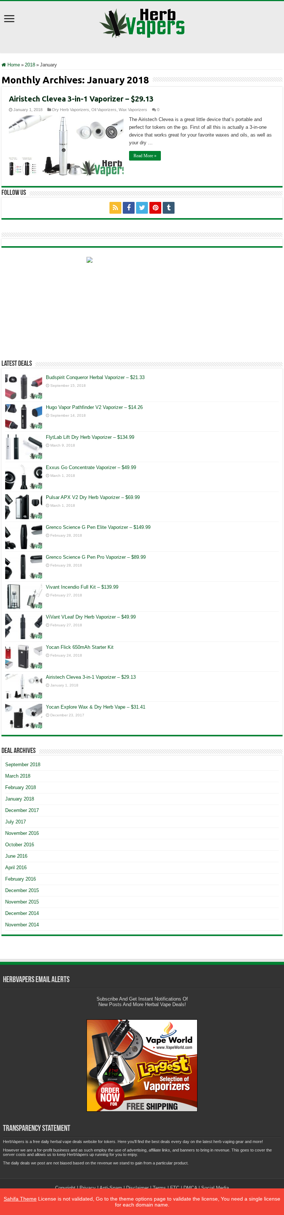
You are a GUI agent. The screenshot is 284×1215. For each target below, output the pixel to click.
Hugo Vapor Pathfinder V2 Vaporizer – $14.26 (94, 407)
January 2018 (19, 799)
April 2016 (16, 867)
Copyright (65, 1188)
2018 (30, 65)
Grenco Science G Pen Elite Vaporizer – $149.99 (98, 527)
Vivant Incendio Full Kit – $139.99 (82, 587)
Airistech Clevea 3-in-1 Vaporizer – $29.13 (81, 98)
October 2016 (19, 844)
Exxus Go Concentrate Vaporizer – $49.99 (91, 467)
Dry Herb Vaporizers (70, 109)
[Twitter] (142, 208)
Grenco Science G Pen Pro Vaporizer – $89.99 (96, 557)
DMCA (190, 1188)
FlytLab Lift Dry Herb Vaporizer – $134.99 (90, 437)
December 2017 (22, 810)
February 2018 (20, 787)
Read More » (144, 155)
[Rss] (115, 208)
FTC (174, 1188)
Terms (159, 1188)
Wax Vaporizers (133, 109)
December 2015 (22, 890)
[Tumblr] (169, 208)
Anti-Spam (110, 1188)
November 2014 (22, 924)
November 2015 (22, 902)
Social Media (215, 1188)
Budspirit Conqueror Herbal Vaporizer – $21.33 (95, 377)
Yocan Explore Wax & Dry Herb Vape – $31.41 (95, 707)
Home (13, 65)
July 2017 (15, 822)
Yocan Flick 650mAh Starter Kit (80, 647)
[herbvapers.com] (142, 303)
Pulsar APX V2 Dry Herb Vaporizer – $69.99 (93, 497)
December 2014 (22, 913)
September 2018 (22, 764)
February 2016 (20, 879)
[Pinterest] (155, 208)
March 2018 (17, 776)
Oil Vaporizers (103, 109)
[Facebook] (129, 208)
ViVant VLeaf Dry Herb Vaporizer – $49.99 (91, 617)
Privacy (88, 1188)
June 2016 (16, 856)
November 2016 (22, 833)
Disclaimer (137, 1188)
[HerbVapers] (142, 22)
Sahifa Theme (20, 1199)
